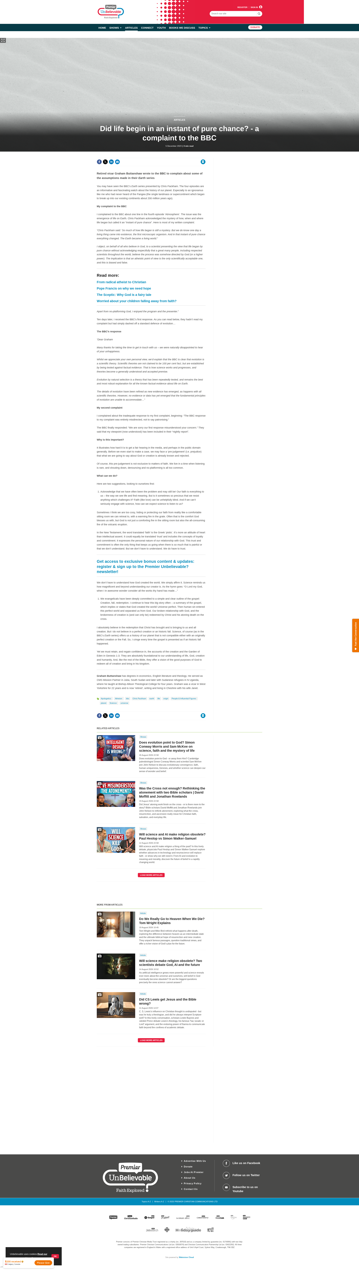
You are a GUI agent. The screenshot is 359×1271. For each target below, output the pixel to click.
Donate (188, 1166)
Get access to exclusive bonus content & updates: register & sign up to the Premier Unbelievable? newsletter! (145, 566)
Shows (143, 737)
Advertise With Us (195, 1161)
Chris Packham (139, 698)
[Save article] (203, 161)
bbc (127, 698)
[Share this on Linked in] (111, 161)
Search (259, 14)
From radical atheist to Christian (121, 282)
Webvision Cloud (186, 1257)
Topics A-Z (146, 1201)
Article (143, 913)
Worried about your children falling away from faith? (137, 301)
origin (165, 698)
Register (242, 7)
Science (113, 703)
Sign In (254, 7)
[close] (205, 156)
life (158, 698)
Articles (179, 120)
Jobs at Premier (193, 1172)
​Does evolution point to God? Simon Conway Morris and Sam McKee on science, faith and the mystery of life (167, 746)
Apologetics (106, 698)
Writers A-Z (159, 1201)
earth (151, 698)
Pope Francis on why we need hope (124, 288)
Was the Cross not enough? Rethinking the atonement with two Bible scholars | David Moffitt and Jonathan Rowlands (172, 792)
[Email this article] (117, 161)
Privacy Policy (193, 1183)
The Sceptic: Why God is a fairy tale (124, 295)
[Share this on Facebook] (99, 161)
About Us (189, 1178)
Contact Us (191, 1189)
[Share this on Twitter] (105, 161)
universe (124, 703)
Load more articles (151, 875)
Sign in (169, 156)
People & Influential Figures (184, 698)
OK (55, 1256)
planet (103, 703)
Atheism (119, 698)
